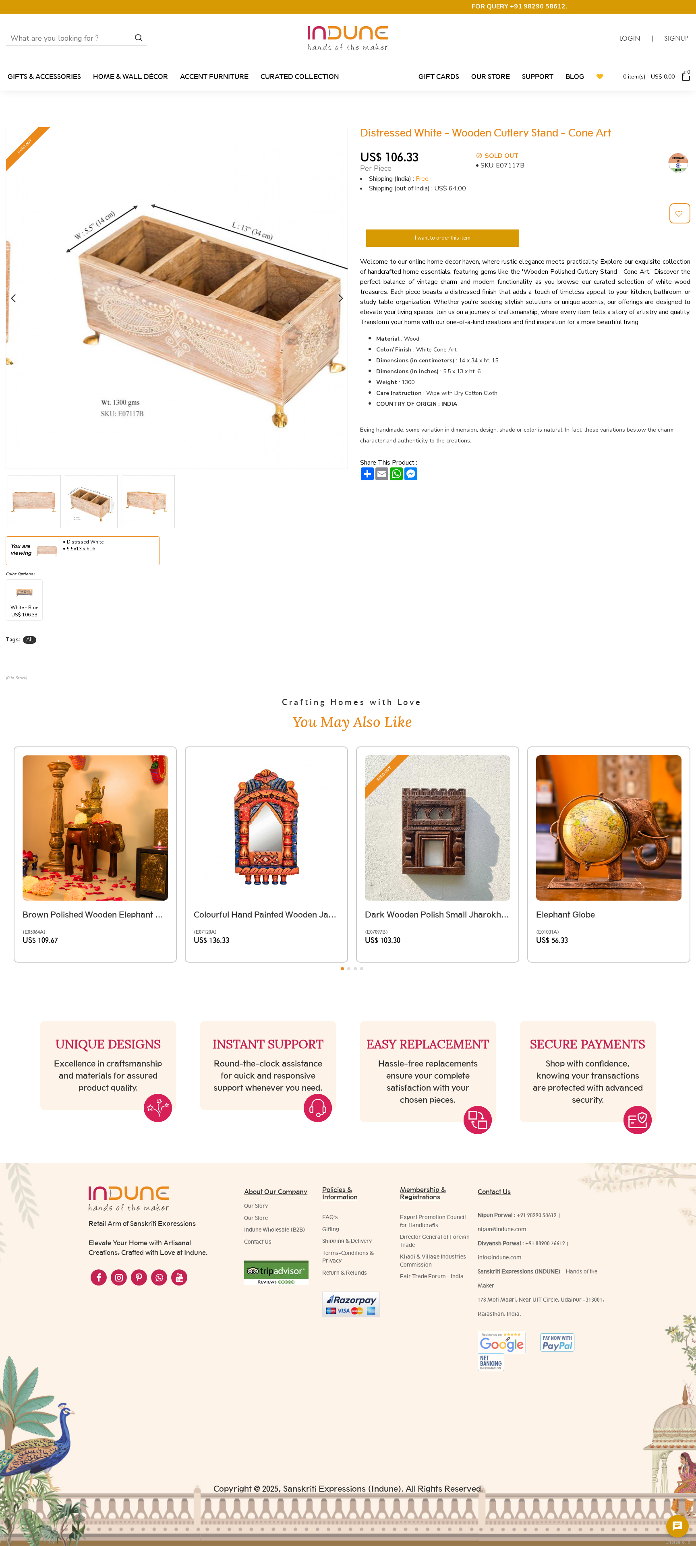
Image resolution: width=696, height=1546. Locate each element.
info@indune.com (499, 1257)
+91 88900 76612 (545, 1243)
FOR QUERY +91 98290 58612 (519, 6)
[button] (13, 298)
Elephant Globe (565, 914)
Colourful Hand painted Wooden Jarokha (266, 914)
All (29, 639)
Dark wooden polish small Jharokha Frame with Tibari (437, 914)
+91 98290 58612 (537, 1215)
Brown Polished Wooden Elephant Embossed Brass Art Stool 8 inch (95, 914)
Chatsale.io (677, 1542)
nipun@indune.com (502, 1229)
